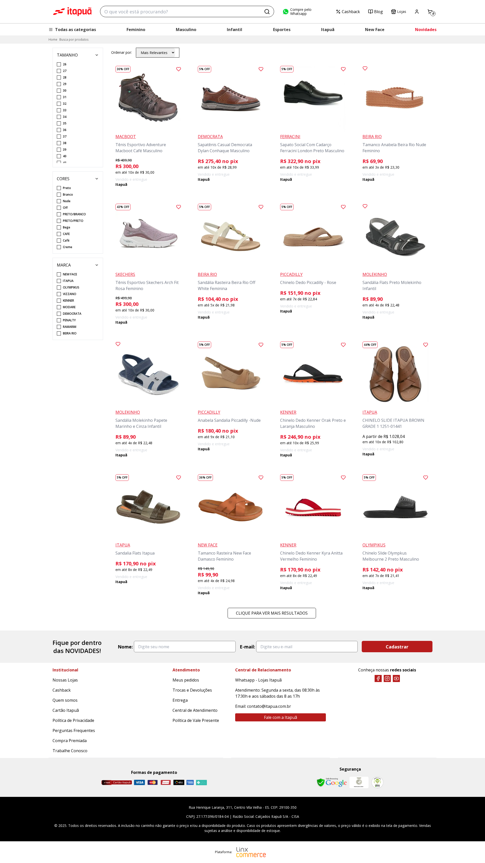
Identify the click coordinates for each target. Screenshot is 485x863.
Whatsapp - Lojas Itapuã (258, 680)
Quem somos (65, 700)
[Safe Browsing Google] (332, 782)
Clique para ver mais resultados (272, 613)
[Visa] (139, 782)
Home (52, 39)
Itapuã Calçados (72, 11)
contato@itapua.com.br (269, 706)
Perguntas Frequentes (74, 730)
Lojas (401, 11)
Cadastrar (397, 647)
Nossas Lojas (65, 680)
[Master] (152, 782)
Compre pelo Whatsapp (300, 12)
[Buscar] (267, 12)
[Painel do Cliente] (416, 11)
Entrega (180, 700)
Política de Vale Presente (196, 720)
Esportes (281, 29)
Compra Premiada (70, 740)
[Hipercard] (165, 782)
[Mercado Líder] (359, 782)
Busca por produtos (73, 39)
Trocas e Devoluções (192, 690)
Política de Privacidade (73, 720)
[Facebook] (378, 678)
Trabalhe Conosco (70, 750)
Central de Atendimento (195, 710)
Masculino (186, 29)
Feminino (136, 29)
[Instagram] (387, 678)
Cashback (351, 11)
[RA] (377, 782)
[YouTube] (396, 678)
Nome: (125, 647)
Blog (378, 11)
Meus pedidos (186, 680)
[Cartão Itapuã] (116, 782)
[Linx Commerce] (251, 852)
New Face (374, 29)
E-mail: (247, 647)
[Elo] (178, 782)
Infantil (234, 29)
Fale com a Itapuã (280, 717)
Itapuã (327, 29)
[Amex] (190, 782)
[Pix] (201, 782)
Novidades (426, 29)
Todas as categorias (75, 29)
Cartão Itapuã (66, 710)
